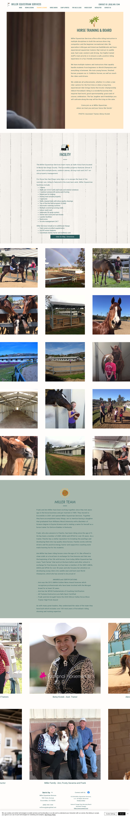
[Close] (128, 813)
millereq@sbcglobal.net (48, 807)
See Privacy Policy (50, 815)
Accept (122, 814)
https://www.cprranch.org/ (81, 808)
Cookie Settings (110, 814)
